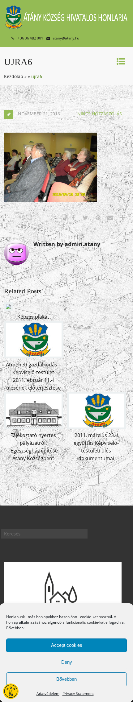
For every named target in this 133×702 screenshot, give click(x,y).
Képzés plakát (33, 316)
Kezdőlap (13, 76)
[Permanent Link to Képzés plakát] (8, 309)
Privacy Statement (78, 693)
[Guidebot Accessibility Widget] (11, 691)
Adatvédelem (47, 693)
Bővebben (66, 679)
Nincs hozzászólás (99, 114)
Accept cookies (66, 645)
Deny (66, 662)
